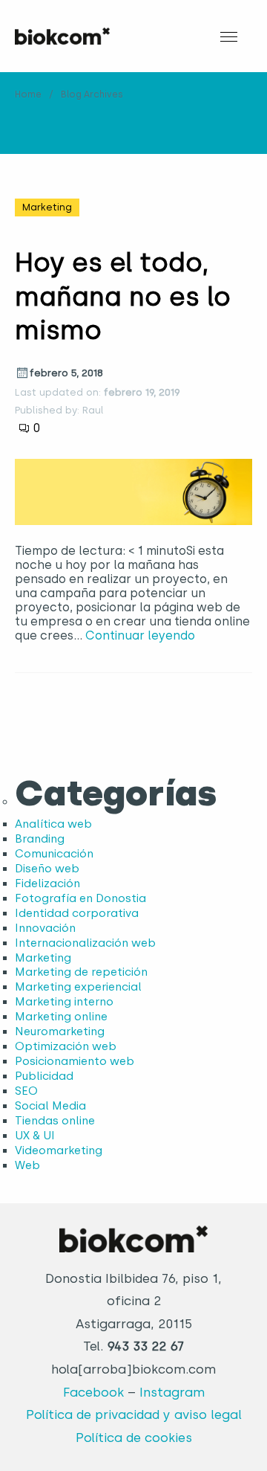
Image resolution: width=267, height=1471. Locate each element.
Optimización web (65, 1046)
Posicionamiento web (74, 1061)
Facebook (93, 1392)
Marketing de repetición (81, 972)
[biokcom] (62, 36)
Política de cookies (134, 1437)
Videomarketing (58, 1150)
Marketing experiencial (78, 987)
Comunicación (54, 853)
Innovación (45, 928)
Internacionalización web (85, 943)
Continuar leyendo (140, 635)
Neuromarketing (60, 1031)
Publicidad (44, 1076)
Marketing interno (64, 1001)
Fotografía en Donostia (80, 898)
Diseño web (47, 868)
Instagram (172, 1392)
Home (28, 94)
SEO (26, 1091)
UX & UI (35, 1135)
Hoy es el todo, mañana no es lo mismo (123, 296)
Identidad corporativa (77, 913)
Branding (40, 839)
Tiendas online (55, 1120)
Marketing (47, 207)
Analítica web (53, 824)
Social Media (50, 1106)
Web (27, 1165)
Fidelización (47, 883)
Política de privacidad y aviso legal (134, 1414)
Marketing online (61, 1016)
